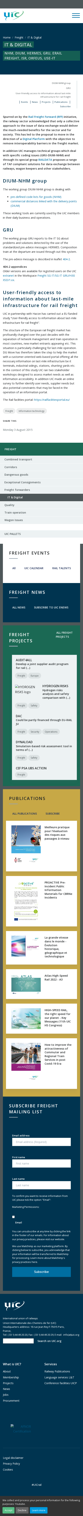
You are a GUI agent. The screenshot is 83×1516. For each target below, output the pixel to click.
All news (18, 607)
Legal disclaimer (13, 1458)
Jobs (5, 1394)
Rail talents (61, 568)
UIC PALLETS (12, 534)
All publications (24, 813)
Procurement (11, 1400)
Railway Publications (57, 1371)
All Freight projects (64, 634)
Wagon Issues (13, 520)
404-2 (66, 259)
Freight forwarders (17, 490)
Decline (22, 1510)
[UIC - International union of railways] (14, 1306)
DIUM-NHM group (61, 83)
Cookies (8, 1469)
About (7, 1371)
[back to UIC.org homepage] (14, 16)
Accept (8, 1510)
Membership (11, 1377)
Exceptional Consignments (22, 482)
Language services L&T (59, 1377)
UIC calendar (33, 568)
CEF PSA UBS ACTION (31, 768)
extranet (8, 275)
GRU (68, 88)
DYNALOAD (24, 742)
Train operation (15, 512)
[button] (47, 16)
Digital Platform (34, 139)
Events (24, 101)
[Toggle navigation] (76, 17)
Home (7, 37)
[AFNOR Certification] (21, 1429)
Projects (46, 101)
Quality (9, 505)
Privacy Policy (11, 1463)
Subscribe (65, 106)
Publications (61, 101)
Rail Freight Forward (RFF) (45, 117)
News (35, 101)
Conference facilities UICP (60, 1383)
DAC (19, 716)
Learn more (38, 1510)
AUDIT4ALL (24, 660)
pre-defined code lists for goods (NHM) (36, 197)
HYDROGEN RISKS (55, 686)
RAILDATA (45, 159)
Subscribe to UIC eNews (50, 607)
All (14, 568)
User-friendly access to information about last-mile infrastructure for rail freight (43, 95)
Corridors (10, 467)
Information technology (31, 411)
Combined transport (18, 459)
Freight (19, 37)
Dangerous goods (16, 474)
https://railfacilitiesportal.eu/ (52, 400)
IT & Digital (13, 498)
